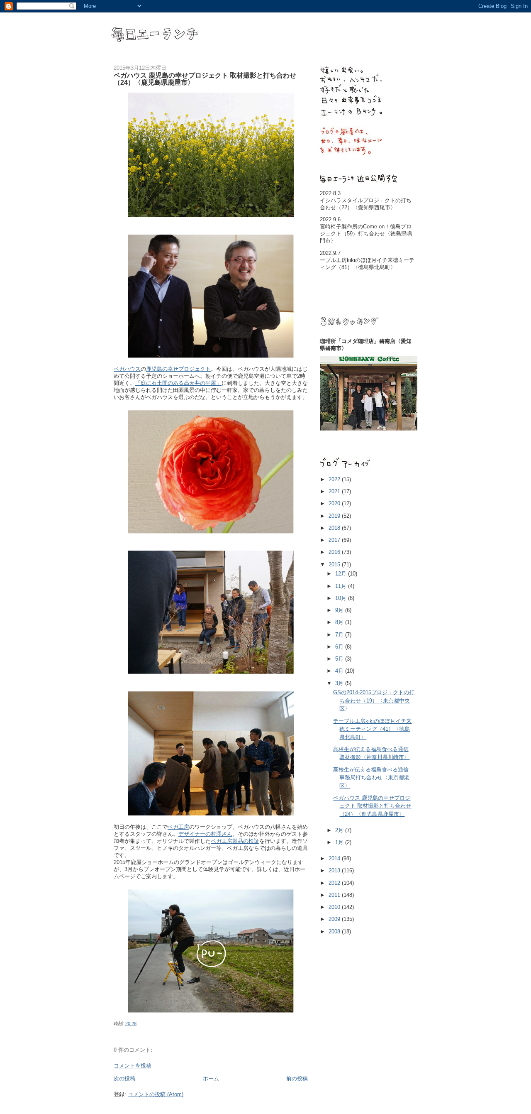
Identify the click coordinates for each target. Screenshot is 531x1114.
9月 (340, 610)
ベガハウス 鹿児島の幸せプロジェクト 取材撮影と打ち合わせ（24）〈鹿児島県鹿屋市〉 (372, 806)
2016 (335, 552)
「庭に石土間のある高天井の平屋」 (178, 383)
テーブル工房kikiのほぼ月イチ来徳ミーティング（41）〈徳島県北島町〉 (372, 729)
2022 (335, 479)
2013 (335, 870)
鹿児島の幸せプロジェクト (178, 369)
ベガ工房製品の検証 (235, 841)
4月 (340, 671)
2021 (335, 491)
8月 (340, 622)
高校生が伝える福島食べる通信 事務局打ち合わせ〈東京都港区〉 (371, 777)
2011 (335, 895)
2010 (335, 907)
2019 (335, 516)
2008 (335, 931)
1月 (340, 842)
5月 (340, 659)
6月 (340, 647)
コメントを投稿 (132, 1066)
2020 (335, 503)
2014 (335, 858)
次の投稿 (124, 1078)
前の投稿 (297, 1078)
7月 (340, 635)
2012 (335, 883)
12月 (341, 573)
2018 (335, 528)
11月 (341, 586)
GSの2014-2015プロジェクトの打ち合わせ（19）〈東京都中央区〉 (373, 700)
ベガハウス (127, 369)
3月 (340, 683)
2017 (335, 540)
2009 (335, 919)
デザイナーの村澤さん (205, 834)
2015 (335, 564)
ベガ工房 (178, 827)
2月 (340, 830)
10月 (341, 598)
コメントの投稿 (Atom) (155, 1094)
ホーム (211, 1078)
